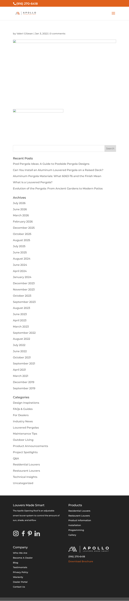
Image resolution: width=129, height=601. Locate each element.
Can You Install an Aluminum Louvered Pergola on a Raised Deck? (58, 170)
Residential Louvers (26, 464)
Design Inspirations (26, 402)
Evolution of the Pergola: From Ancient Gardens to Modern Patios (58, 188)
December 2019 (23, 382)
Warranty (18, 577)
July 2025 (19, 246)
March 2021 (20, 376)
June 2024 (20, 264)
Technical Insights (25, 477)
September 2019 (24, 388)
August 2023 (21, 308)
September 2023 (24, 302)
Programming (76, 530)
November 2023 (24, 289)
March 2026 (21, 215)
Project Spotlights (25, 452)
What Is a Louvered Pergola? (32, 182)
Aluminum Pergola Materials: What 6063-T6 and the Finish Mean (57, 176)
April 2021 (19, 369)
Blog (15, 562)
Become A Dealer (23, 557)
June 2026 (20, 209)
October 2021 (22, 357)
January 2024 (22, 277)
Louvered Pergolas (26, 427)
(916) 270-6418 (76, 556)
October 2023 (22, 295)
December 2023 (24, 283)
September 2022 (24, 332)
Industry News (23, 421)
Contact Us (19, 586)
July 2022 (19, 345)
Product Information (79, 520)
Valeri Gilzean (25, 33)
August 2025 (21, 240)
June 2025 (20, 252)
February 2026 (23, 221)
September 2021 (24, 363)
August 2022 (21, 338)
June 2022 (20, 351)
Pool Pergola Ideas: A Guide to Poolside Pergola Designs (51, 163)
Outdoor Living (23, 439)
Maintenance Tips (25, 433)
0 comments (57, 33)
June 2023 (20, 314)
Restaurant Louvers (26, 470)
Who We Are (20, 553)
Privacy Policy (20, 572)
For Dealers (21, 415)
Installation (74, 525)
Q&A (16, 458)
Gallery (72, 535)
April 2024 (20, 271)
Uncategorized (23, 483)
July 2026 (19, 203)
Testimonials (20, 567)
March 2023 (21, 326)
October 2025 (22, 234)
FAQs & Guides (23, 409)
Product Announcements (30, 446)
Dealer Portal (20, 582)
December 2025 (24, 227)
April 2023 (19, 320)
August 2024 (21, 258)
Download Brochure (80, 561)
